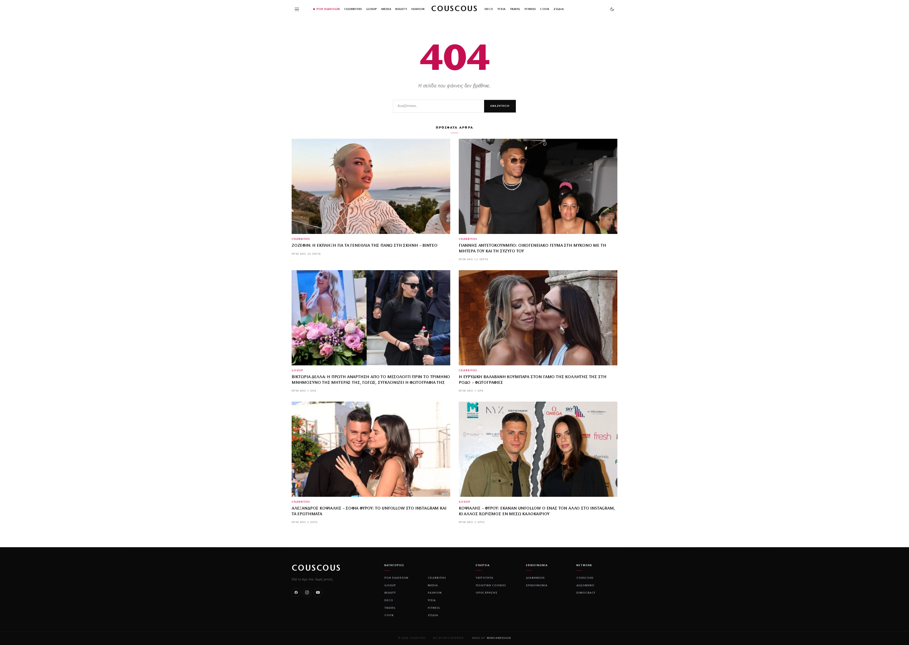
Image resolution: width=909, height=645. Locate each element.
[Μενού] (297, 9)
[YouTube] (317, 592)
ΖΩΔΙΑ (558, 9)
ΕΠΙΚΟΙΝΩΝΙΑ (537, 585)
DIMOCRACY (585, 592)
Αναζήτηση (500, 106)
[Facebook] (296, 592)
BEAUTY (401, 9)
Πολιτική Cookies (491, 585)
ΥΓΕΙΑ (501, 9)
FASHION (417, 9)
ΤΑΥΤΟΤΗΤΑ (485, 578)
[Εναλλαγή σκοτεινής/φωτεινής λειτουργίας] (612, 9)
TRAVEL (515, 9)
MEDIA (386, 9)
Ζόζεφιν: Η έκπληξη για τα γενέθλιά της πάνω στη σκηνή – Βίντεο (364, 246)
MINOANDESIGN (499, 638)
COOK (544, 9)
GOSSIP (371, 9)
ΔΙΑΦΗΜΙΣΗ (535, 578)
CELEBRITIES (353, 9)
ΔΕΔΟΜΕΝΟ (585, 585)
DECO (489, 9)
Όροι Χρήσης (487, 592)
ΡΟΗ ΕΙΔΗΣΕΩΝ (328, 9)
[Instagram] (307, 592)
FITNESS (530, 9)
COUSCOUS (316, 568)
